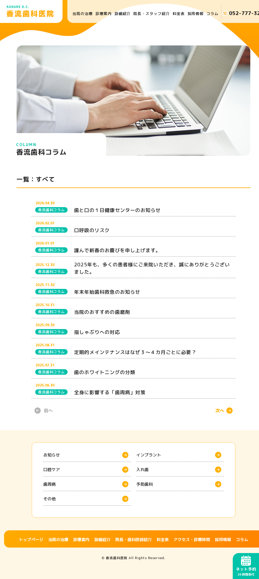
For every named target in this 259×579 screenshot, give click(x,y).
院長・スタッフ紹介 (151, 13)
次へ (219, 410)
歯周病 (49, 484)
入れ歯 (142, 469)
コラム (212, 13)
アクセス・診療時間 (192, 539)
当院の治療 (82, 13)
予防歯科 (144, 484)
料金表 (179, 13)
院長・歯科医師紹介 (133, 539)
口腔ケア (51, 469)
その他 (49, 499)
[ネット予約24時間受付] (246, 556)
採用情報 (196, 13)
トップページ (31, 539)
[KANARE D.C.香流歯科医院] (31, 11)
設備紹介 (123, 13)
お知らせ (51, 455)
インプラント (148, 455)
